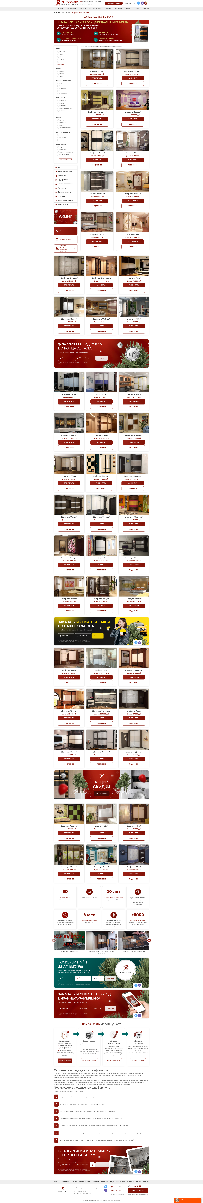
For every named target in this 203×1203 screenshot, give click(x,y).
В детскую (62, 110)
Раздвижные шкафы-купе (66, 152)
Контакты (146, 8)
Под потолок (63, 149)
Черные (61, 59)
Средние (61, 76)
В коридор (62, 103)
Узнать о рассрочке (113, 1060)
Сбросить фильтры (66, 159)
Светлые (61, 61)
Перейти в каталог (138, 1060)
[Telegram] (138, 3)
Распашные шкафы (65, 171)
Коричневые (62, 51)
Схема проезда (116, 1190)
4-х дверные (62, 140)
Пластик (61, 86)
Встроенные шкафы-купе (66, 147)
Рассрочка (118, 8)
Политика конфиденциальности (92, 1200)
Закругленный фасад (65, 127)
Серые (61, 54)
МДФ (60, 83)
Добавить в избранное (117, 1194)
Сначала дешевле (105, 46)
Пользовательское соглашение (111, 1200)
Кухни (60, 167)
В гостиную (62, 100)
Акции (128, 8)
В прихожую (62, 105)
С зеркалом (62, 88)
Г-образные (62, 122)
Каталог (82, 8)
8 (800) (134, 1186)
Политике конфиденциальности (67, 364)
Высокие (61, 120)
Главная (60, 8)
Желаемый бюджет (85, 358)
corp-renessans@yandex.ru (138, 1194)
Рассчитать (97, 78)
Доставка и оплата (95, 8)
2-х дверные (62, 134)
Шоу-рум (108, 8)
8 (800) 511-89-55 (129, 3)
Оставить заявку (65, 1060)
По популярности (93, 46)
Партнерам (130, 1181)
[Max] (142, 3)
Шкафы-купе (66, 13)
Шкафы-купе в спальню (65, 108)
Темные (61, 56)
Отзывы (136, 8)
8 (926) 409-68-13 (129, 5)
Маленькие (62, 71)
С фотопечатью (63, 93)
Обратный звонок (138, 1190)
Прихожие (62, 188)
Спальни (61, 196)
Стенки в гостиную (65, 184)
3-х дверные (62, 137)
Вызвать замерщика (89, 1060)
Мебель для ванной (65, 200)
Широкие (62, 125)
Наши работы (63, 204)
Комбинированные (64, 91)
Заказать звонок (114, 3)
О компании (71, 8)
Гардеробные (63, 180)
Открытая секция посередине (64, 155)
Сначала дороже (116, 46)
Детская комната (64, 192)
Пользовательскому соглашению (82, 364)
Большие (61, 73)
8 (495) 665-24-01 (129, 1)
